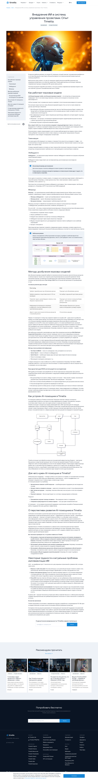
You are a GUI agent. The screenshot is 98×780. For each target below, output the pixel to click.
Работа (81, 747)
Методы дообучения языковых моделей (13, 92)
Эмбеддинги (12, 86)
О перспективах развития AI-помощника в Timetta (16, 109)
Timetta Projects (32, 746)
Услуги (38, 2)
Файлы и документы (48, 742)
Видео (66, 749)
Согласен (74, 776)
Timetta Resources (33, 751)
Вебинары (67, 751)
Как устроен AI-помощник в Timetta (15, 100)
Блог (13, 7)
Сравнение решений (70, 754)
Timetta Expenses (33, 764)
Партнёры (82, 750)
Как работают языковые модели (14, 80)
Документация (69, 737)
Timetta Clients (32, 756)
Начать (72, 624)
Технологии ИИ (47, 737)
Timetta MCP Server (48, 756)
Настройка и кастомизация (50, 750)
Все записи (48, 653)
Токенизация (12, 84)
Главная (8, 7)
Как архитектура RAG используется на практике (16, 96)
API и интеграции (47, 759)
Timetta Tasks (31, 759)
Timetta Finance (32, 749)
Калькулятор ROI (69, 760)
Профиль (82, 737)
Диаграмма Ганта (47, 747)
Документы (83, 740)
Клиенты (82, 745)
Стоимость (53, 2)
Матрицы (11, 89)
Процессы (46, 745)
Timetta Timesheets (33, 754)
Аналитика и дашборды (49, 740)
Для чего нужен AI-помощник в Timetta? (16, 105)
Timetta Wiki (31, 761)
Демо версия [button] (81, 2)
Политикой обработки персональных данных (35, 778)
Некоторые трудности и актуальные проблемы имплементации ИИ (14, 114)
